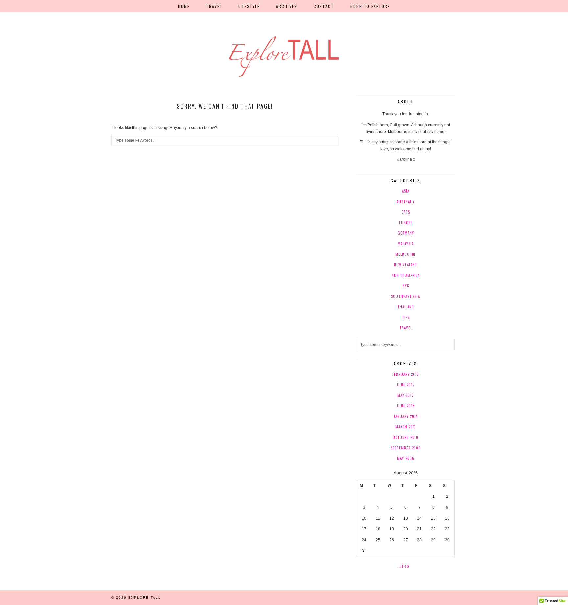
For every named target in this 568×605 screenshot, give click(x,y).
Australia (406, 201)
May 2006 (405, 458)
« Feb (404, 566)
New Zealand (405, 264)
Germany (406, 233)
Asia (405, 191)
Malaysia (406, 243)
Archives (286, 6)
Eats (406, 212)
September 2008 (406, 447)
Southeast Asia (405, 296)
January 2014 (406, 416)
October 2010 (405, 437)
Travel (214, 6)
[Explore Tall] (284, 39)
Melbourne (405, 254)
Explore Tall (144, 597)
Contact (324, 6)
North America (406, 275)
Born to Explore (370, 6)
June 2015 (405, 405)
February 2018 (405, 374)
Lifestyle (249, 6)
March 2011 (405, 426)
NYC (406, 285)
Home (184, 6)
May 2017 (405, 395)
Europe (406, 222)
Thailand (405, 306)
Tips (406, 317)
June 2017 (406, 384)
